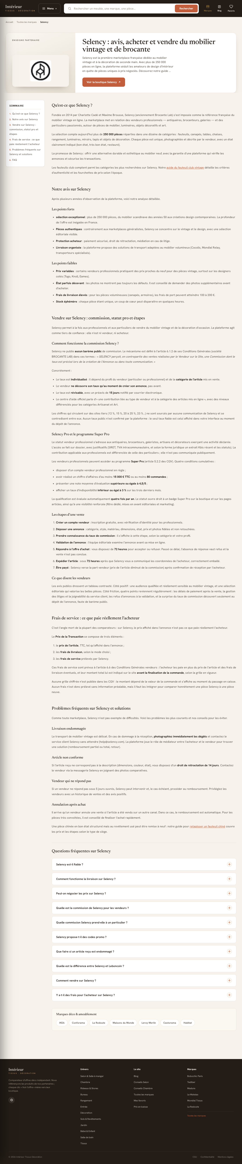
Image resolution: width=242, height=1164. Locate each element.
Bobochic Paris (195, 1076)
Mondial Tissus (194, 1100)
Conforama (78, 1022)
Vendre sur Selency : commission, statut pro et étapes (23, 129)
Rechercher (186, 8)
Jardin (83, 1125)
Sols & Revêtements (90, 1118)
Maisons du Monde (123, 1022)
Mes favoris (140, 1100)
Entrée (83, 1106)
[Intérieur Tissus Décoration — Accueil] (20, 8)
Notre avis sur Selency (25, 119)
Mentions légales (225, 1157)
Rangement (86, 1100)
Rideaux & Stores (89, 1088)
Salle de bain (86, 1137)
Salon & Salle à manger (92, 1076)
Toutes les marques (27, 22)
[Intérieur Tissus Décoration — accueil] (41, 1071)
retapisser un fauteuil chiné (207, 826)
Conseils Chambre (143, 1088)
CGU (195, 1157)
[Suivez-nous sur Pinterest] (12, 1100)
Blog (136, 1076)
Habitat (188, 1022)
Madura (191, 1088)
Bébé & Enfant (87, 1131)
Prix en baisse (141, 1106)
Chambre (85, 1082)
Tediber (191, 1082)
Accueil (9, 22)
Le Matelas (192, 1094)
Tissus (83, 1143)
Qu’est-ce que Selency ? (26, 113)
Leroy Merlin (149, 1022)
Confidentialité (207, 1157)
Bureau (84, 1094)
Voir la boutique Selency (102, 82)
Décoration (86, 1112)
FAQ (14, 159)
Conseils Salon (141, 1082)
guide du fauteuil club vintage (185, 167)
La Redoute (98, 1022)
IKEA (61, 1022)
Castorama (169, 1022)
